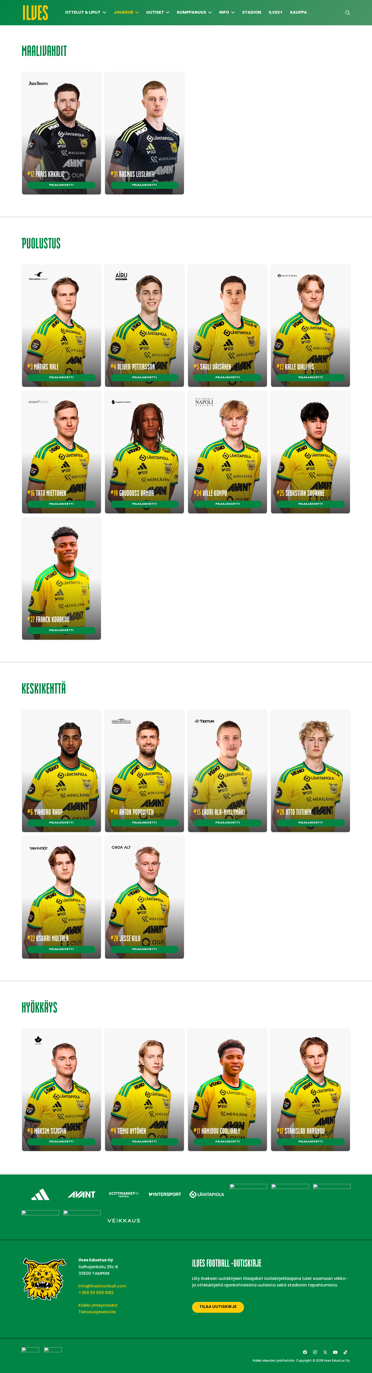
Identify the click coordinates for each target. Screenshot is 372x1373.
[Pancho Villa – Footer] (332, 1187)
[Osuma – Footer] (290, 1187)
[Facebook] (305, 1352)
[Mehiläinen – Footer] (248, 1187)
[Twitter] (325, 1352)
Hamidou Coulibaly (217, 1130)
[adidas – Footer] (40, 1187)
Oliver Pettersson (133, 366)
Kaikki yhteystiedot (98, 1305)
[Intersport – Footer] (165, 1187)
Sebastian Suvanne (300, 493)
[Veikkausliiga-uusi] (30, 1356)
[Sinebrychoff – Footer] (82, 1213)
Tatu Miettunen (46, 493)
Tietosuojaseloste (97, 1312)
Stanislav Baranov (301, 1130)
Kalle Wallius (295, 366)
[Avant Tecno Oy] (82, 1187)
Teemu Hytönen (128, 1130)
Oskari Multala (48, 938)
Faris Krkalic (45, 174)
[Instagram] (315, 1352)
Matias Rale (42, 366)
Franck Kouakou (48, 619)
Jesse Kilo (125, 938)
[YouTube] (335, 1352)
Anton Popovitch (132, 811)
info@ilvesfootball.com (102, 1286)
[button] (348, 12)
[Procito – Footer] (40, 1213)
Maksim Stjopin (46, 1130)
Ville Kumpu (210, 493)
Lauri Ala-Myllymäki (219, 811)
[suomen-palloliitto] (53, 1356)
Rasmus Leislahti (133, 174)
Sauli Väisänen (212, 366)
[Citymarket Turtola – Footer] (123, 1187)
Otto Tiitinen (294, 811)
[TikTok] (345, 1352)
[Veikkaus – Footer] (123, 1213)
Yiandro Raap (45, 811)
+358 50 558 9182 (96, 1293)
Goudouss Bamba (132, 493)
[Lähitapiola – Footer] (207, 1186)
